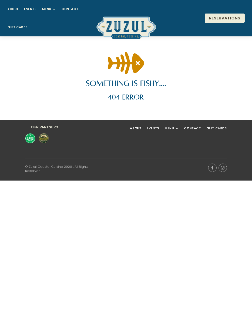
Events (30, 9)
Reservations (224, 18)
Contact (70, 9)
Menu (46, 9)
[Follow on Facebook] (212, 168)
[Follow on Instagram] (223, 168)
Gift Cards (17, 27)
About (13, 9)
